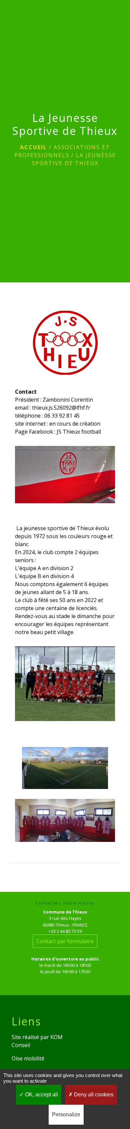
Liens (26, 1021)
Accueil (33, 147)
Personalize (66, 1114)
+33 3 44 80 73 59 (65, 931)
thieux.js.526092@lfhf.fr (61, 407)
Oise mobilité (28, 1058)
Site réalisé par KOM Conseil (37, 1041)
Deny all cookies (93, 1094)
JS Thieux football (79, 431)
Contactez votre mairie (65, 903)
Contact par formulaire (65, 941)
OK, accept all (41, 1094)
